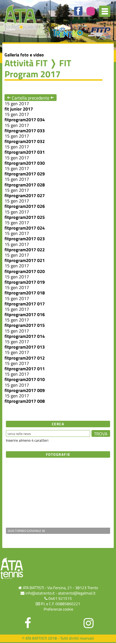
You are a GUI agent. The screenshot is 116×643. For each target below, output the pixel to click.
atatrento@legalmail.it (76, 593)
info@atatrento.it (40, 593)
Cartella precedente (30, 97)
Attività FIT (26, 63)
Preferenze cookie (58, 609)
